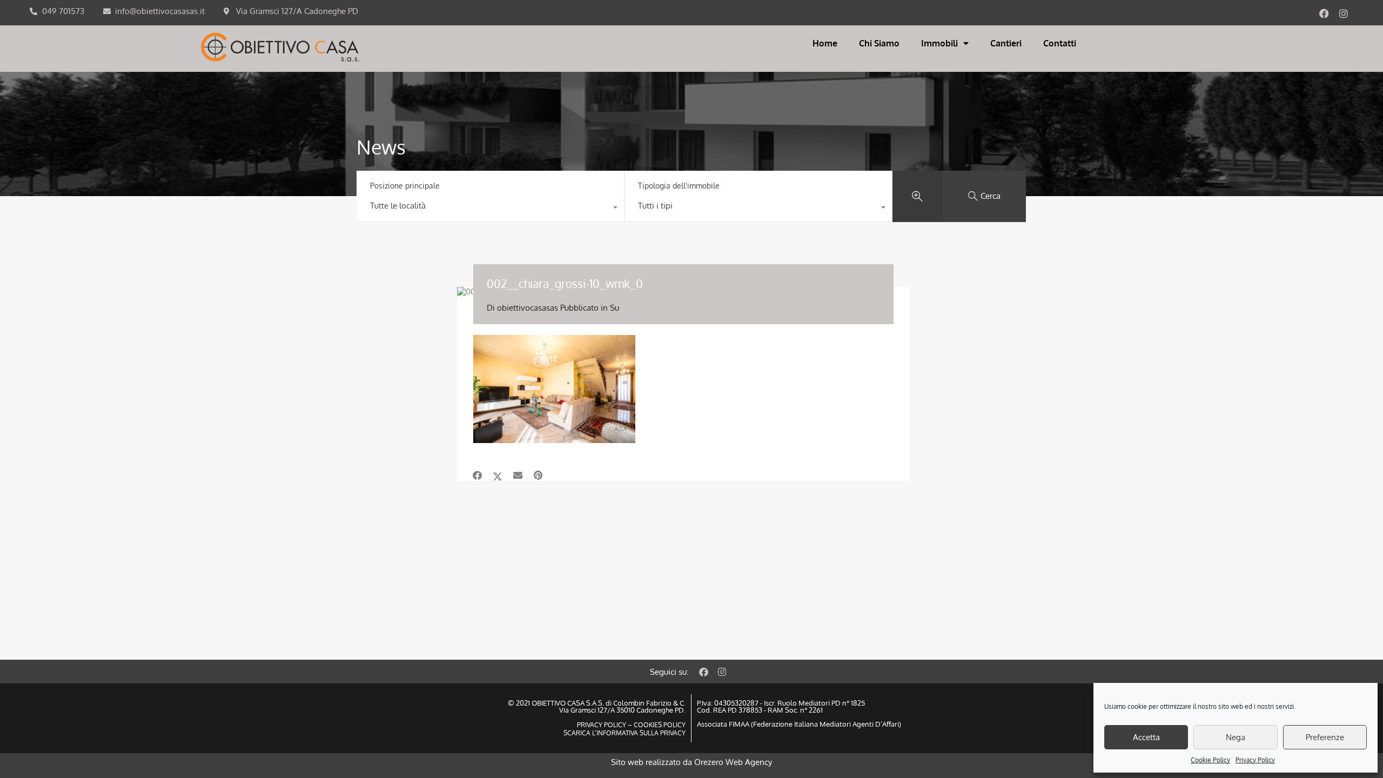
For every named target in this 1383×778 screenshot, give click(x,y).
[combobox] (490, 209)
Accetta (1146, 737)
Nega (1235, 737)
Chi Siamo (879, 43)
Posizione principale (405, 185)
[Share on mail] (517, 475)
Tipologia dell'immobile (679, 185)
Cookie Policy (1210, 760)
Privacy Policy (1255, 760)
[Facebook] (1324, 13)
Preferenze (1325, 737)
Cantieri (1006, 43)
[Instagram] (1343, 13)
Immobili (939, 43)
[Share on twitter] (497, 475)
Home (825, 43)
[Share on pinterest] (538, 475)
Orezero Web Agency (733, 762)
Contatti (1059, 43)
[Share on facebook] (477, 475)
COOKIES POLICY (659, 725)
